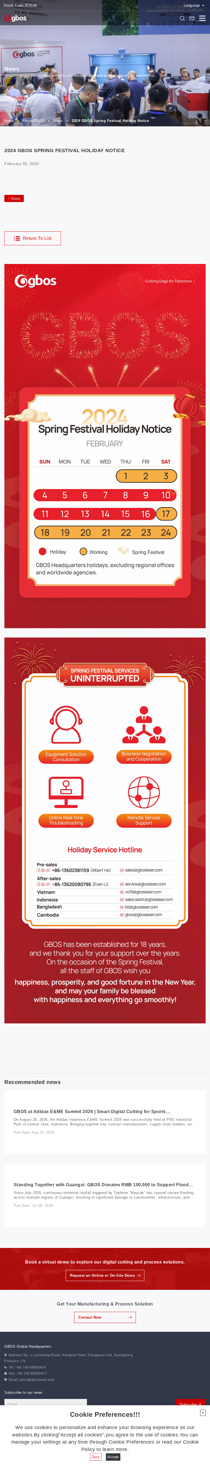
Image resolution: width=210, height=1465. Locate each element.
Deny (96, 1457)
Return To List (37, 238)
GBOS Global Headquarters (27, 1346)
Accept (113, 1457)
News (58, 121)
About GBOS (33, 121)
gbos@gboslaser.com (37, 1380)
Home (8, 121)
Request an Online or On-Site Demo (102, 1275)
